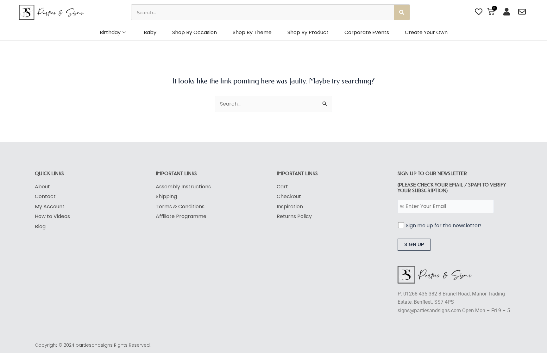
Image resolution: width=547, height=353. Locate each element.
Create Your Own (426, 32)
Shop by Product (308, 32)
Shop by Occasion (194, 32)
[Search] (402, 12)
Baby (150, 32)
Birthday (110, 32)
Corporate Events (366, 32)
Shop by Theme (252, 32)
